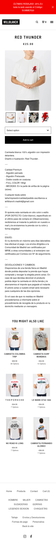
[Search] (37, 22)
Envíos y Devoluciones (34, 517)
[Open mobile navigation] (52, 22)
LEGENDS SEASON (19, 508)
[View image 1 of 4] (11, 117)
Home (9, 491)
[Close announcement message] (53, 7)
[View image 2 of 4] (22, 117)
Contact (34, 491)
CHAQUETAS (40, 508)
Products (21, 491)
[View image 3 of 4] (34, 117)
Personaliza (38, 521)
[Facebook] (31, 536)
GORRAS (37, 504)
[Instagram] (25, 536)
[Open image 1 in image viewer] (28, 80)
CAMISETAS (41, 499)
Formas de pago (20, 521)
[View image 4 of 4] (45, 117)
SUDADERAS (21, 504)
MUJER (26, 499)
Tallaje (14, 517)
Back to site (28, 526)
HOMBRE (13, 499)
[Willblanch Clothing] (11, 22)
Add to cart (28, 139)
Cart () (46, 491)
